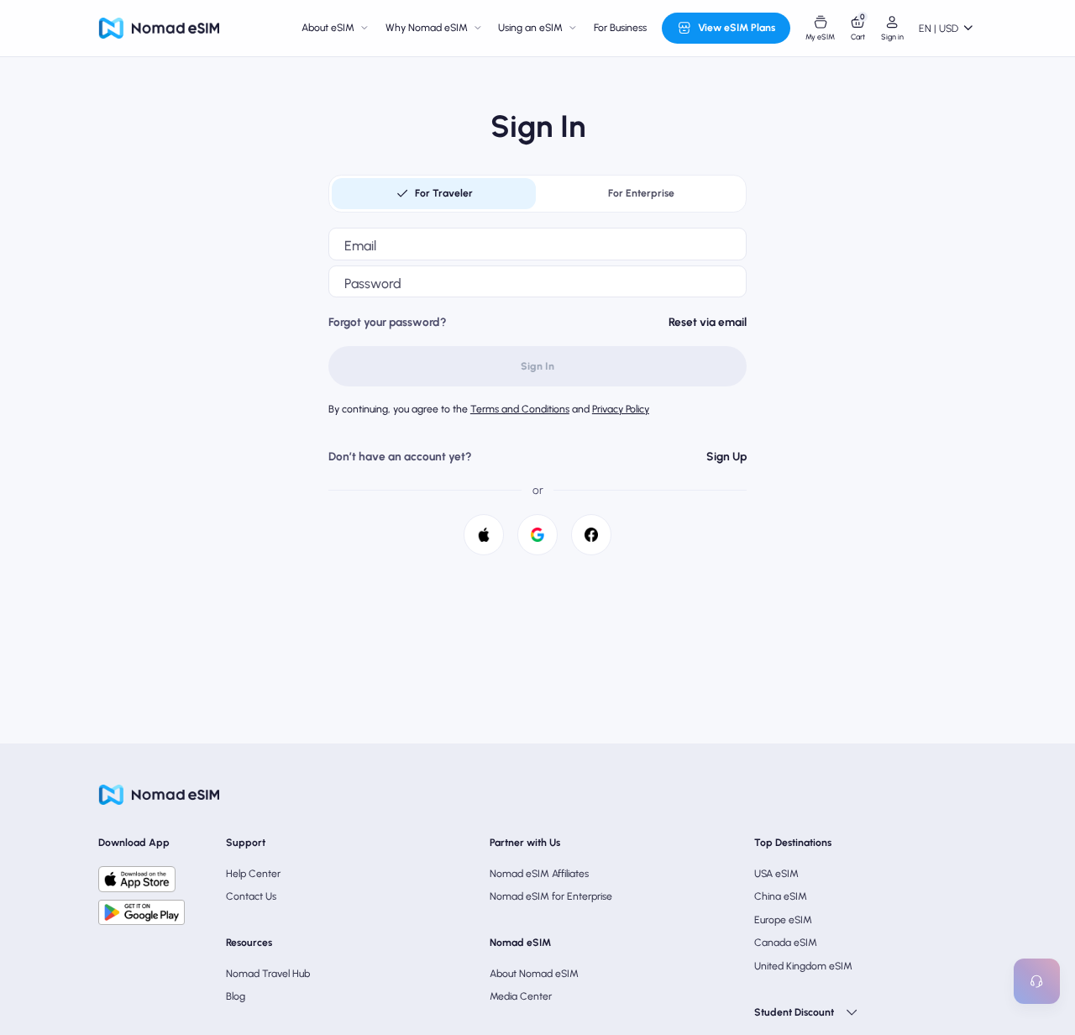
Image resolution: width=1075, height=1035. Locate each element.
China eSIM (780, 896)
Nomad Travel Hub (268, 973)
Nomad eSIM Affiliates (539, 873)
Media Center (521, 996)
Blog (235, 996)
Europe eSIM (783, 919)
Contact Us (251, 896)
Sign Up (726, 456)
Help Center (253, 873)
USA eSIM (776, 873)
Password (372, 284)
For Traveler (444, 193)
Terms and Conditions (519, 408)
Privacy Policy (620, 408)
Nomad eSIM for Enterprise (551, 896)
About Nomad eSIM (534, 973)
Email (360, 246)
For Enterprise (641, 193)
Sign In (537, 366)
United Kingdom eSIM (803, 965)
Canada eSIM (785, 942)
